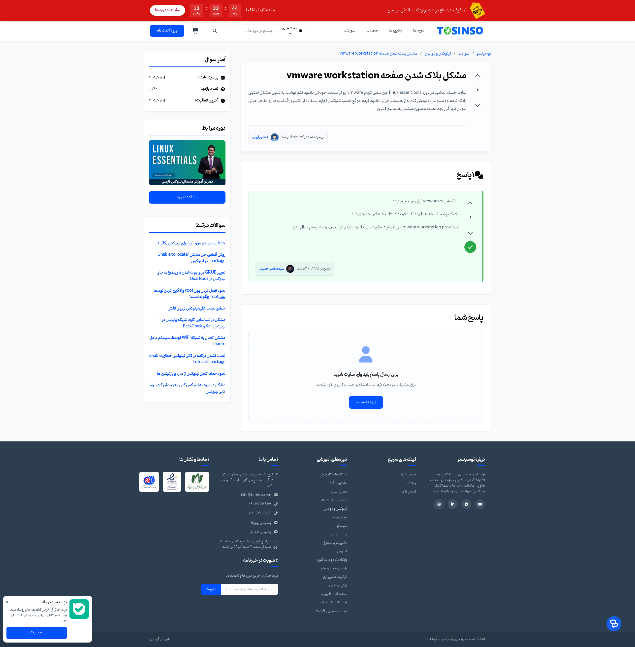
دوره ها (418, 30)
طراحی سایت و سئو (334, 568)
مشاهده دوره (187, 197)
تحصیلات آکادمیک (334, 602)
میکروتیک (340, 517)
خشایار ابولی (260, 137)
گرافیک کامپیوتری (334, 577)
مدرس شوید (407, 474)
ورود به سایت (366, 402)
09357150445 (260, 504)
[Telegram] (466, 504)
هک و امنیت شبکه (334, 500)
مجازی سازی (338, 491)
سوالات (349, 30)
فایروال (342, 551)
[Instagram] (439, 504)
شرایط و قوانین (160, 639)
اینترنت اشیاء (338, 585)
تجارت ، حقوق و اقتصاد (331, 611)
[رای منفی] (477, 105)
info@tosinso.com (256, 495)
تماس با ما (409, 491)
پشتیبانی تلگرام (260, 532)
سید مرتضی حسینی (271, 268)
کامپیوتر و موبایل (335, 543)
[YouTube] (480, 504)
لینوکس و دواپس (437, 54)
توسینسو (483, 54)
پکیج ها (395, 30)
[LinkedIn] (453, 504)
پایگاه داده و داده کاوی (332, 559)
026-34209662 (260, 513)
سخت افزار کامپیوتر (333, 594)
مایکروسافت (338, 483)
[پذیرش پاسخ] (470, 247)
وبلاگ (411, 483)
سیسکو (342, 525)
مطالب (372, 30)
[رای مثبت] (477, 76)
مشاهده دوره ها (167, 10)
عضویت (211, 589)
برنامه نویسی (338, 534)
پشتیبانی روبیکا (261, 522)
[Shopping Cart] (195, 31)
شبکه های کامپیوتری (332, 474)
